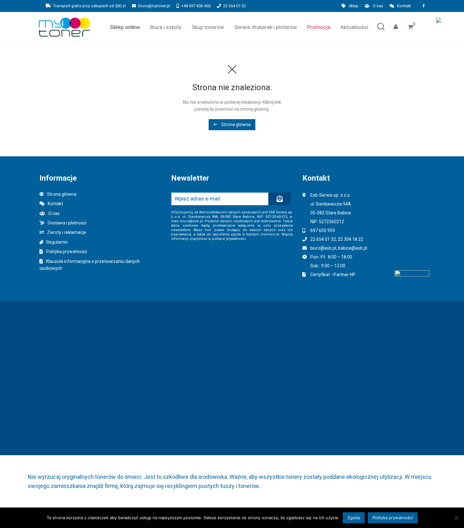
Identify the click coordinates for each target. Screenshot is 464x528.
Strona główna (235, 124)
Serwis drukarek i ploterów (265, 27)
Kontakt (404, 6)
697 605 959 (322, 230)
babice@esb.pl (352, 248)
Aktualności (354, 27)
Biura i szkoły (165, 27)
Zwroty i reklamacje (66, 232)
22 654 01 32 (234, 5)
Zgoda (354, 517)
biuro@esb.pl (323, 248)
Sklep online (125, 27)
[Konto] (396, 27)
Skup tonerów (208, 27)
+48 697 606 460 (196, 5)
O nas (378, 6)
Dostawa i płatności (67, 222)
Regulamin (57, 242)
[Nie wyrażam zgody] (456, 518)
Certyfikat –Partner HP (332, 274)
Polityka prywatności (66, 251)
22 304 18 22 (350, 239)
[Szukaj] (381, 27)
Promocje (318, 27)
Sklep (353, 6)
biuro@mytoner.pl (154, 5)
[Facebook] (423, 5)
